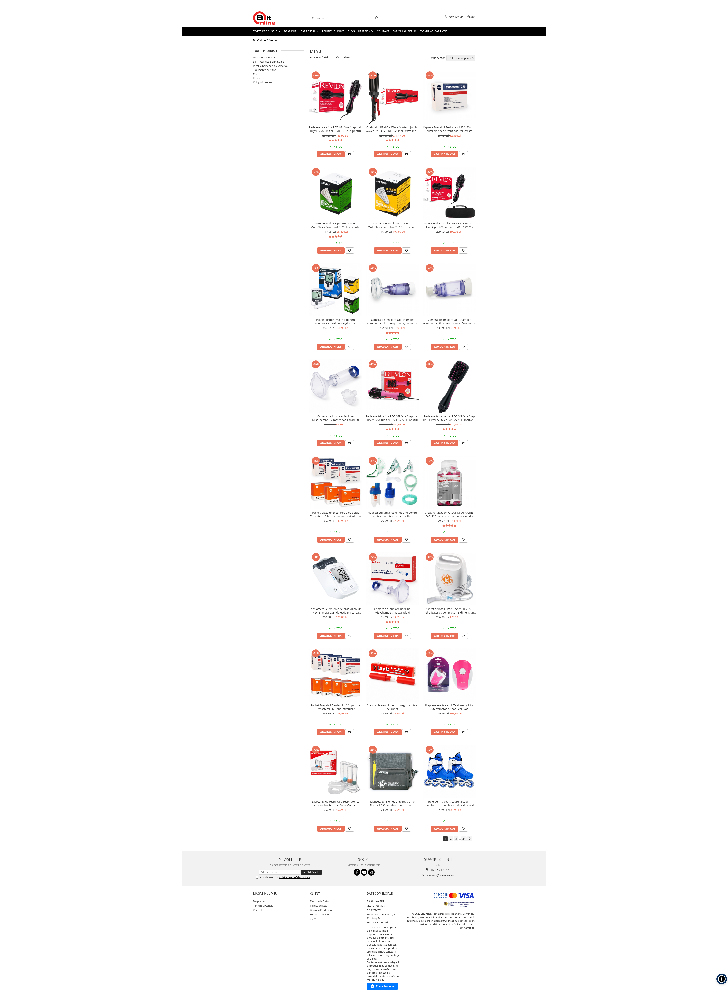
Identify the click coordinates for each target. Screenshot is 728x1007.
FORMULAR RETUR (404, 31)
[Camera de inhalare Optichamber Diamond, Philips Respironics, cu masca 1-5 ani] (392, 289)
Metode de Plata (319, 901)
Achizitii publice (333, 31)
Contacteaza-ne (385, 986)
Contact (383, 31)
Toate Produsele (265, 31)
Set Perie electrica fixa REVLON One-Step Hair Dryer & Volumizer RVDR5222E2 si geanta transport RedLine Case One (449, 225)
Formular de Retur (320, 914)
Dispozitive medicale (264, 57)
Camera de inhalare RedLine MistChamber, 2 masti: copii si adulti (335, 418)
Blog (351, 31)
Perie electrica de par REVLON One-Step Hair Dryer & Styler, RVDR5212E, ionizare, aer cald (449, 418)
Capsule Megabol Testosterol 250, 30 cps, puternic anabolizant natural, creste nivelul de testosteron (449, 129)
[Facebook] (357, 872)
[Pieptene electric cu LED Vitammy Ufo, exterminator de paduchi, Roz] (449, 675)
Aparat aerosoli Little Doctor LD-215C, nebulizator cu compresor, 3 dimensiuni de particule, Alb (449, 610)
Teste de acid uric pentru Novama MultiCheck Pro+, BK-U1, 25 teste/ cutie (335, 225)
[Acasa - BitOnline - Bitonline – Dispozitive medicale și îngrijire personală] (272, 18)
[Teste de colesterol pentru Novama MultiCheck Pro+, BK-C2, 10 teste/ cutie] (392, 193)
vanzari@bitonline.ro (440, 875)
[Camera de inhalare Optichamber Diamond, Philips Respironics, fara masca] (449, 289)
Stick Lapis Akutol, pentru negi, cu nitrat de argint (392, 707)
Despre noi (365, 31)
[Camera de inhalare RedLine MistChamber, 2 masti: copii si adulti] (335, 386)
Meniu (273, 40)
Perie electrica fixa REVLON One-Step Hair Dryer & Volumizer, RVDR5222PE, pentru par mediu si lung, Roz (392, 418)
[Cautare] (376, 18)
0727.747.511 (440, 870)
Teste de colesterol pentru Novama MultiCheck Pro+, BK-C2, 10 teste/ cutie (392, 225)
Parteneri (308, 31)
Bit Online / (260, 40)
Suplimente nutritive (264, 69)
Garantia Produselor (321, 910)
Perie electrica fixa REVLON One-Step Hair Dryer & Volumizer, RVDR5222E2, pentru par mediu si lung (335, 129)
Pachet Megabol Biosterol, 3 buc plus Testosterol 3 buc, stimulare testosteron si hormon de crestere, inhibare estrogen (335, 514)
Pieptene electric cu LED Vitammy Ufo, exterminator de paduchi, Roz (449, 707)
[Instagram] (371, 872)
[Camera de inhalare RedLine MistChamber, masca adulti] (392, 578)
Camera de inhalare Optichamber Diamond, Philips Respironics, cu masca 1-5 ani (392, 321)
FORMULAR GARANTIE (433, 31)
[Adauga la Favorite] (349, 154)
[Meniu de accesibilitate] (721, 979)
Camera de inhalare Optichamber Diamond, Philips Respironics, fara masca (449, 321)
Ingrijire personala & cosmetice (270, 65)
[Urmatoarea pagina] (469, 838)
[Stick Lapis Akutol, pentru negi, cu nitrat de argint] (392, 675)
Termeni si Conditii (263, 905)
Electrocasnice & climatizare (268, 61)
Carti (255, 74)
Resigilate (258, 78)
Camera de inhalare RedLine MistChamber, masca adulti (392, 610)
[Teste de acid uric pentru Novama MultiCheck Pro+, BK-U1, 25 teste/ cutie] (335, 193)
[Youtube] (364, 872)
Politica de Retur (319, 905)
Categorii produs (262, 82)
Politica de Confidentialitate (294, 877)
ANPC (313, 919)
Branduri (290, 31)
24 (463, 838)
